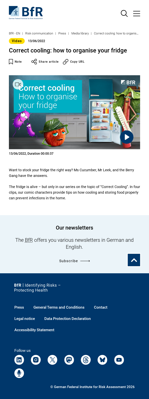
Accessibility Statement (34, 330)
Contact (100, 307)
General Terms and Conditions (58, 307)
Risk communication (39, 33)
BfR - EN (14, 33)
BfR (29, 240)
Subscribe (68, 261)
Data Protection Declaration (67, 318)
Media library (80, 33)
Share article (49, 61)
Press (62, 33)
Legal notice (24, 318)
